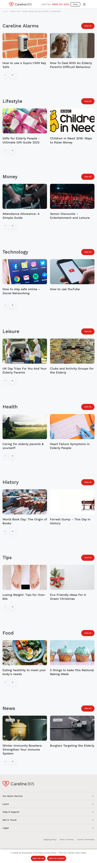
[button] (84, 4)
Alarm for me (38, 858)
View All (87, 26)
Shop (75, 4)
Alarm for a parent (56, 858)
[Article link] (25, 51)
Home (5, 11)
